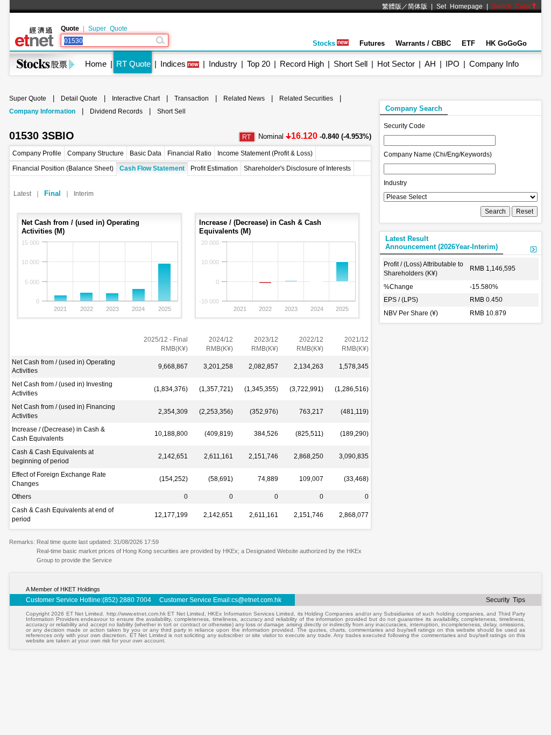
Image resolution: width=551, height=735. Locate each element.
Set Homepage (459, 6)
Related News (244, 98)
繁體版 (391, 6)
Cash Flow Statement (152, 168)
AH (430, 63)
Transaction (191, 98)
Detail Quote (79, 98)
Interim (84, 193)
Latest (22, 193)
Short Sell (351, 63)
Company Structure (95, 153)
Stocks (324, 43)
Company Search (413, 108)
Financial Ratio (189, 153)
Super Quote (108, 28)
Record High (302, 63)
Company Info (494, 63)
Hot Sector (396, 63)
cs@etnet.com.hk (256, 600)
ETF (468, 43)
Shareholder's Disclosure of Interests (297, 168)
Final (52, 193)
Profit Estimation (214, 168)
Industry (223, 63)
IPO (453, 63)
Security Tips (505, 600)
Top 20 (258, 63)
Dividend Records (116, 111)
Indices (173, 63)
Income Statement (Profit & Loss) (265, 153)
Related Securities (306, 98)
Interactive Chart (136, 98)
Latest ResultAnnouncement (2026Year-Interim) (441, 243)
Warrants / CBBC (423, 43)
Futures (372, 43)
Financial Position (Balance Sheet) (63, 168)
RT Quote (133, 63)
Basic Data (145, 153)
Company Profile (36, 153)
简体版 (417, 6)
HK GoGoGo (506, 43)
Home (96, 63)
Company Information (42, 111)
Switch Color (511, 6)
